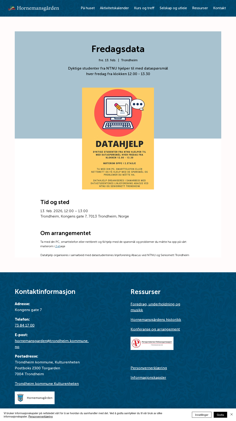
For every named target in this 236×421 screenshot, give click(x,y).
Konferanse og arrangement (155, 329)
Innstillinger (201, 415)
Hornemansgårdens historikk (156, 319)
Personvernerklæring (149, 368)
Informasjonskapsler (148, 377)
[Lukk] (231, 414)
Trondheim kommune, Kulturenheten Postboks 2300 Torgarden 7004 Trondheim (47, 368)
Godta (220, 415)
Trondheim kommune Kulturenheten (47, 383)
